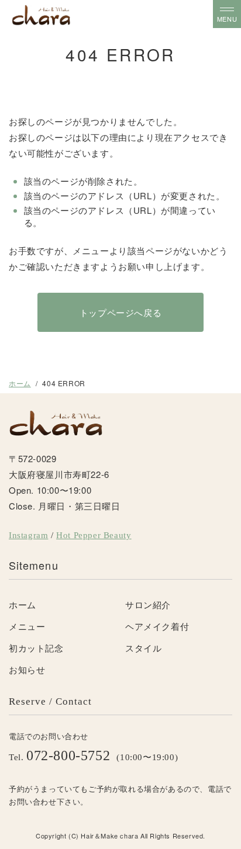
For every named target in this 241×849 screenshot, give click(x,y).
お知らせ (27, 669)
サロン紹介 (148, 604)
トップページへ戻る (120, 312)
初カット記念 (36, 648)
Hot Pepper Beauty (93, 535)
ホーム (20, 383)
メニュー (27, 626)
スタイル (143, 648)
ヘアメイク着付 (157, 626)
